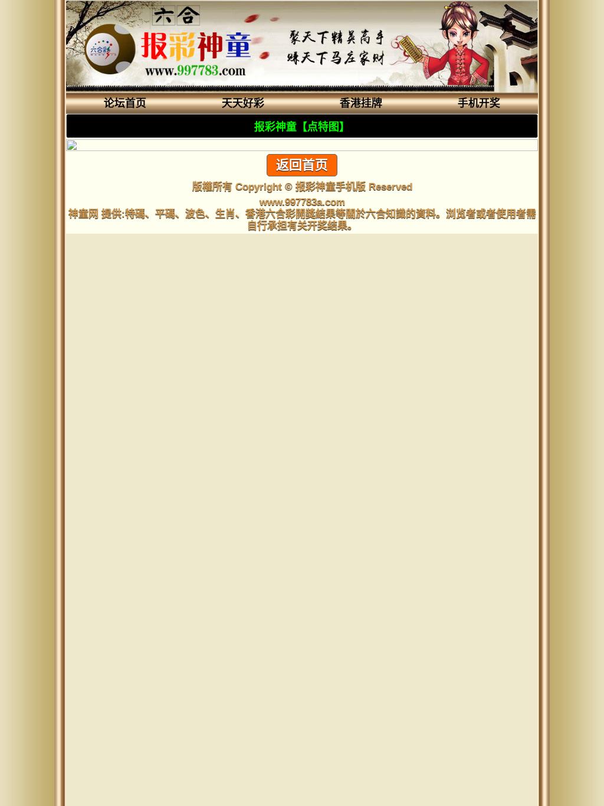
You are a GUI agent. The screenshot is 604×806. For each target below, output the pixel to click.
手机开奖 (479, 103)
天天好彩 (243, 103)
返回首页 (302, 165)
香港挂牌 (361, 103)
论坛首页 (125, 103)
